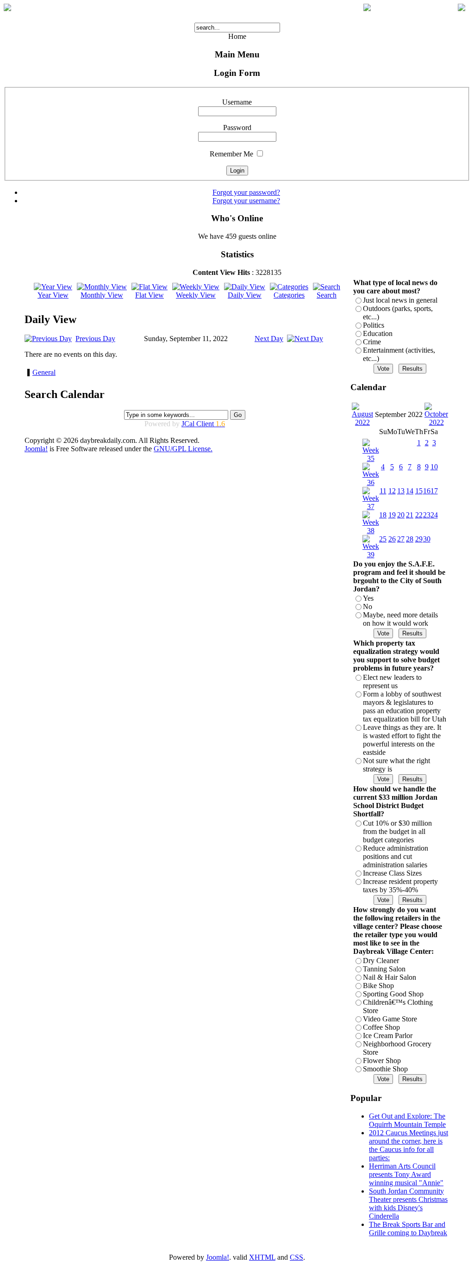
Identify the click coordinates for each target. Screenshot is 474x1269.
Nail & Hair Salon (389, 977)
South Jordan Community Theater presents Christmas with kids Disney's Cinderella (408, 1203)
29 (419, 539)
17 (434, 491)
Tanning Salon (384, 969)
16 (426, 491)
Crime (372, 342)
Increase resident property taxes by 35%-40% (400, 885)
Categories (289, 295)
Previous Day (95, 338)
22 (419, 515)
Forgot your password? (246, 192)
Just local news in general (400, 300)
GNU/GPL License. (183, 449)
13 (401, 491)
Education (378, 333)
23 (426, 515)
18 (383, 515)
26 (392, 539)
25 (383, 539)
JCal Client (203, 424)
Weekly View (196, 295)
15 (419, 491)
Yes (368, 598)
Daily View (245, 295)
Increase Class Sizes (392, 873)
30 (426, 539)
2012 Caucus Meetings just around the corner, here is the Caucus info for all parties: (408, 1145)
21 (409, 515)
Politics (373, 325)
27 (401, 539)
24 (434, 515)
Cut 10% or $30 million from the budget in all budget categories (397, 831)
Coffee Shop (381, 1027)
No (367, 606)
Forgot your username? (246, 201)
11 (383, 491)
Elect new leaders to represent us (392, 681)
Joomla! (36, 449)
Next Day (269, 338)
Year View (53, 295)
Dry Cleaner (381, 960)
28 (409, 539)
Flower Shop (382, 1060)
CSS (296, 1257)
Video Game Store (390, 1019)
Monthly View (102, 295)
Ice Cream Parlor (387, 1035)
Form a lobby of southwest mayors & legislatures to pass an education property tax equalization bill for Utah (404, 706)
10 (434, 467)
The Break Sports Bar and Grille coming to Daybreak (408, 1228)
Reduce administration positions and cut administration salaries (395, 856)
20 (401, 515)
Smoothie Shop (385, 1069)
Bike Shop (378, 985)
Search (327, 295)
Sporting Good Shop (393, 994)
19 (392, 515)
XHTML (262, 1257)
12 (392, 491)
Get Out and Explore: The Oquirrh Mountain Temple (407, 1120)
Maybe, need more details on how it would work (400, 619)
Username (237, 102)
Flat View (149, 295)
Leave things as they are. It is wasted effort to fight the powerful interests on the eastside (402, 739)
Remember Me (231, 154)
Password (237, 127)
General (44, 372)
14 (409, 491)
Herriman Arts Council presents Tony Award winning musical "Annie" (406, 1174)
